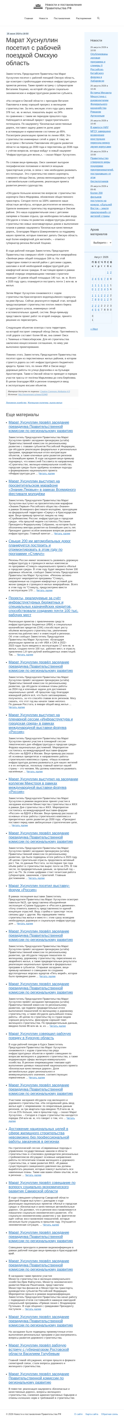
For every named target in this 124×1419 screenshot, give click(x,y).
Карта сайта (92, 1414)
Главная (28, 18)
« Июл (94, 329)
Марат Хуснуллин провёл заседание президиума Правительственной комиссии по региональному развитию (41, 426)
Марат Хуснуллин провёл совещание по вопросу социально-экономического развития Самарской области (42, 1187)
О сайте (78, 1414)
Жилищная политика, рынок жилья (45, 402)
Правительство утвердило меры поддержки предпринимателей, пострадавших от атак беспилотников (102, 170)
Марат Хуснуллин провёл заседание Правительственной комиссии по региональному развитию (39, 1378)
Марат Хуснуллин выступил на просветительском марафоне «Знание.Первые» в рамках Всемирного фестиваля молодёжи (42, 487)
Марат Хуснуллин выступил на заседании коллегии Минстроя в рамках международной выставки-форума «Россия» (43, 785)
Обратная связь (109, 1414)
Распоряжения (83, 18)
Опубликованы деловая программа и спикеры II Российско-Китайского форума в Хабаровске (99, 68)
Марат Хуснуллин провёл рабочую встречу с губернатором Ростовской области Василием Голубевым (39, 1349)
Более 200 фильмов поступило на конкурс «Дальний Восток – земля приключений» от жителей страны (101, 204)
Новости (43, 18)
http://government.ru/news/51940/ (33, 394)
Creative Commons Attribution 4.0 (55, 391)
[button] (98, 18)
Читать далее (47, 473)
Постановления (62, 18)
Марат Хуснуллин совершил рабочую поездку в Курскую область (40, 1036)
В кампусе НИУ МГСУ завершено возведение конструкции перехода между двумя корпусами (100, 137)
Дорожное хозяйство (16, 402)
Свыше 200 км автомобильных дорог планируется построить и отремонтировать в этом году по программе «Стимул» (40, 547)
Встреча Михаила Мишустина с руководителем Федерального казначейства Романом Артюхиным (100, 104)
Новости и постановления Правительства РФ (63, 6)
